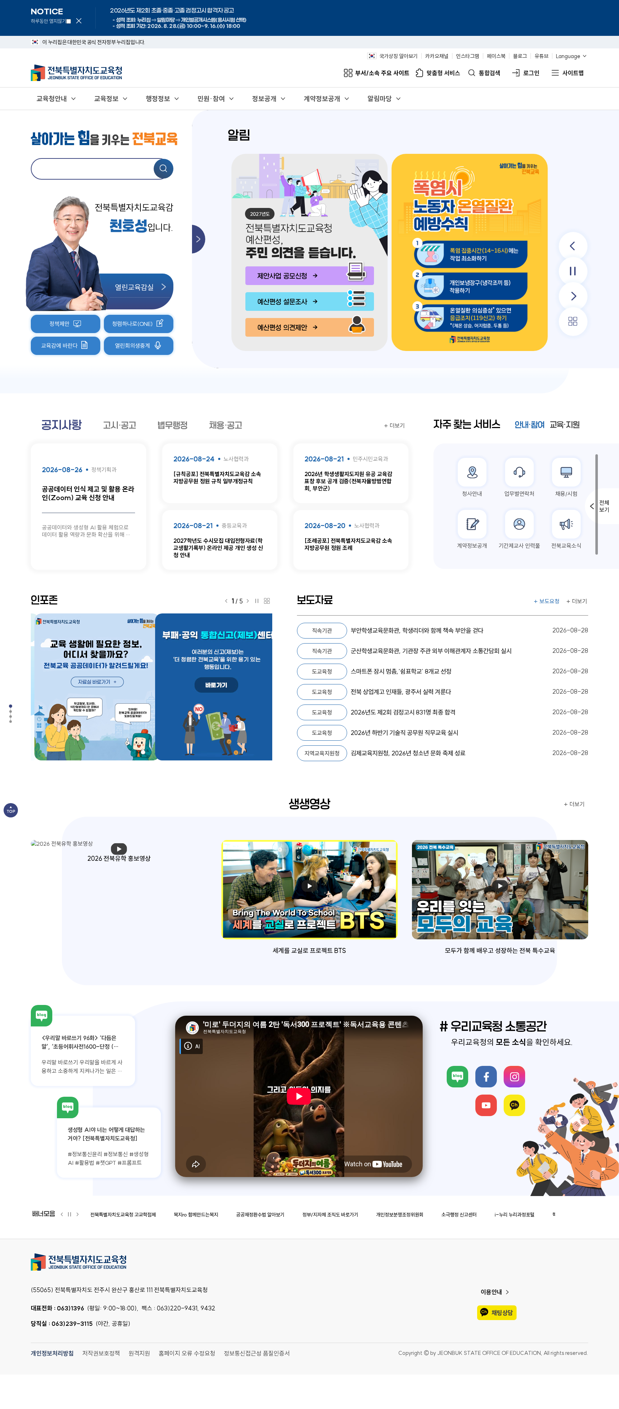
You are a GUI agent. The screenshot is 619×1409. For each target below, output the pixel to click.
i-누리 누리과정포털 (514, 1214)
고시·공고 (119, 425)
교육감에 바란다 (59, 345)
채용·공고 (225, 425)
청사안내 (472, 493)
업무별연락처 (519, 493)
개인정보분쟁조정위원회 (399, 1214)
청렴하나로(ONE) (132, 323)
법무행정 (173, 425)
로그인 (531, 72)
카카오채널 (436, 55)
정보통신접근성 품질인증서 (257, 1353)
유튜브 (541, 55)
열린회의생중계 (132, 345)
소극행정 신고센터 (459, 1214)
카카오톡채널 (514, 1105)
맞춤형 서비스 (443, 72)
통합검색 (489, 72)
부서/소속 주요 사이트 (382, 72)
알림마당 (380, 98)
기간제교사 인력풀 (519, 545)
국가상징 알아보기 (398, 55)
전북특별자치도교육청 (309, 1262)
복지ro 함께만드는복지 (196, 1214)
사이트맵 (573, 72)
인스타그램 (467, 55)
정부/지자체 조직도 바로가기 (330, 1214)
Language (568, 55)
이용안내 (491, 1292)
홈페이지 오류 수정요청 (187, 1353)
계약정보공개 (322, 98)
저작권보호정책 (101, 1353)
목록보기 (573, 321)
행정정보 (158, 98)
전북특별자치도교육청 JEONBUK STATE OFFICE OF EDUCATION (76, 72)
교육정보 (106, 98)
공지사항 (62, 425)
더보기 (397, 425)
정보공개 (264, 98)
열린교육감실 (134, 287)
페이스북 (496, 55)
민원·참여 (211, 98)
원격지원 (139, 1353)
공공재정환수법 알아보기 (260, 1214)
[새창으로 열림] (468, 252)
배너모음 (43, 1214)
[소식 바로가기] (18, 711)
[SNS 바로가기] (18, 721)
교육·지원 (565, 425)
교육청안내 (52, 98)
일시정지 (573, 271)
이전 (573, 246)
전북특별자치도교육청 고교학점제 (123, 1214)
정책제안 (59, 323)
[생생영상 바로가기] (18, 716)
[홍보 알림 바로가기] (18, 706)
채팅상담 (502, 1313)
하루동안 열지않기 (48, 21)
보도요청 (549, 601)
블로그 (520, 55)
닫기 (79, 21)
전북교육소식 (566, 545)
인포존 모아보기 (267, 601)
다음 (573, 296)
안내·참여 (529, 425)
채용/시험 (566, 493)
